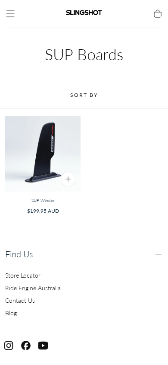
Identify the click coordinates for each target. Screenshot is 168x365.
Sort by (84, 95)
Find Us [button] (19, 254)
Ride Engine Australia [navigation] (33, 287)
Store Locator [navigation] (22, 275)
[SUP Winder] (43, 154)
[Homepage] (84, 14)
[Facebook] (26, 345)
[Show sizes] (68, 179)
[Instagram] (8, 345)
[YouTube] (43, 345)
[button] (10, 14)
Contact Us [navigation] (20, 300)
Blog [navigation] (11, 313)
